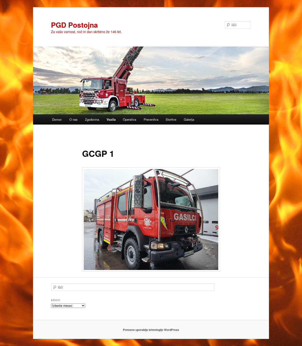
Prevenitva (151, 119)
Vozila (111, 119)
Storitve (171, 119)
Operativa (129, 119)
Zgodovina (92, 119)
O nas (73, 119)
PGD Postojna (74, 25)
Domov (57, 119)
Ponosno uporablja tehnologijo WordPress (151, 330)
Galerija (189, 119)
